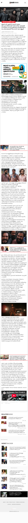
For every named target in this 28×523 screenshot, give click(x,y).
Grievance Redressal (16, 504)
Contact (9, 504)
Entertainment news (14, 401)
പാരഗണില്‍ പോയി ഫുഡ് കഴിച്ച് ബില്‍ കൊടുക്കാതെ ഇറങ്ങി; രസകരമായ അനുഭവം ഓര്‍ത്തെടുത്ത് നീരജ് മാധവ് (16, 431)
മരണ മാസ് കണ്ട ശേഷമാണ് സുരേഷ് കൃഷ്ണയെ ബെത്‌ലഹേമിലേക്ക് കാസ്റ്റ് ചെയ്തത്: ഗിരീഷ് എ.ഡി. (18, 448)
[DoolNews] (14, 2)
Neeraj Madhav (22, 401)
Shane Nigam (7, 403)
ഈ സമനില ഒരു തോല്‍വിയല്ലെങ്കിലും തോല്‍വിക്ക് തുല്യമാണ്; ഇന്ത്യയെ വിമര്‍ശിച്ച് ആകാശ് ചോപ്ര (18, 461)
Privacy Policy (12, 502)
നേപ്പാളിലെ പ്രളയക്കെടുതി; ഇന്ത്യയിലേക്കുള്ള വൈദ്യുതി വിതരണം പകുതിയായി (15, 494)
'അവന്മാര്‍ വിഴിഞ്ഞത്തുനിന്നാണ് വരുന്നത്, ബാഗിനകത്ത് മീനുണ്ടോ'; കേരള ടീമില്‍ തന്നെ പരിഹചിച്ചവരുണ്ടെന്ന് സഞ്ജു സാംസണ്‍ (17, 488)
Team (7, 502)
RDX (2, 403)
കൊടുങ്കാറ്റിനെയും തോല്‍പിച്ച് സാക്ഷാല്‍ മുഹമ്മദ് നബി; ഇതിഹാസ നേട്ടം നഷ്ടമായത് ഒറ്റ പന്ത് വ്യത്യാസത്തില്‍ (17, 148)
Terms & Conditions (20, 502)
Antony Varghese (4, 401)
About (4, 502)
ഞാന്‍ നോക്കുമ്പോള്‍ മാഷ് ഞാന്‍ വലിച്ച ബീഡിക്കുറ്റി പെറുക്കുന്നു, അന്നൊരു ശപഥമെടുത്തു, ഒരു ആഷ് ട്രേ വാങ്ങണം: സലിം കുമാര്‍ (18, 358)
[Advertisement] (14, 70)
